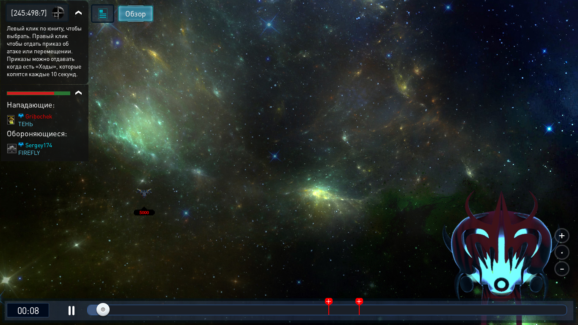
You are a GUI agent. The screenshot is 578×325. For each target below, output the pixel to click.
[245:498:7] (29, 12)
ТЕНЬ (25, 123)
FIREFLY (29, 152)
